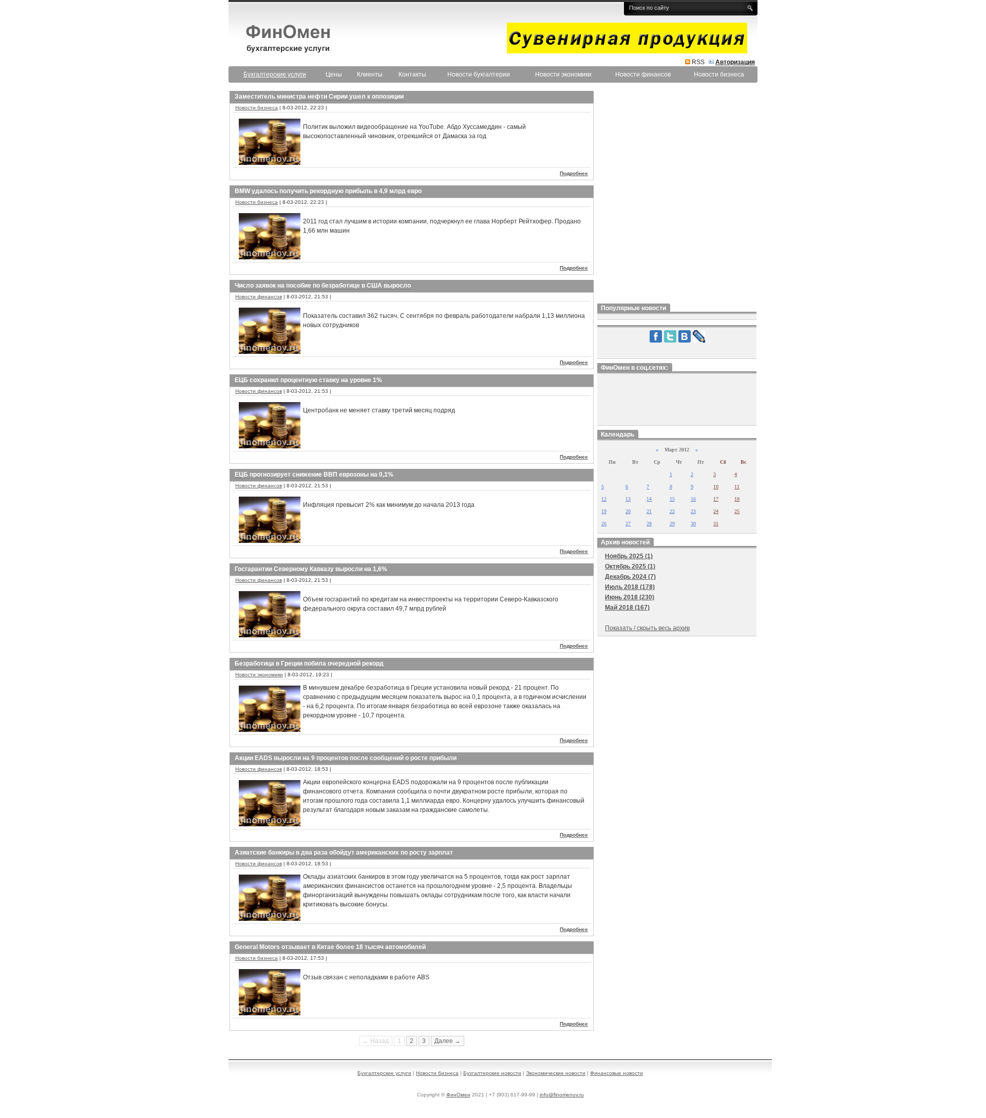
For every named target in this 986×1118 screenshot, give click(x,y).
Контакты (412, 74)
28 (649, 523)
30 (693, 523)
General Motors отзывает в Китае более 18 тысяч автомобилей (330, 947)
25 (737, 511)
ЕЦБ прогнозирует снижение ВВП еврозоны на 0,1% (314, 474)
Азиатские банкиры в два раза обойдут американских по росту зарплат (344, 852)
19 (603, 511)
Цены (334, 74)
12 (603, 499)
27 (628, 523)
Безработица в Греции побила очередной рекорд (309, 663)
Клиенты (370, 74)
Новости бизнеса (719, 74)
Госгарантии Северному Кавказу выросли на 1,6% (311, 569)
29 (672, 523)
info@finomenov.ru (562, 1094)
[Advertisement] (676, 194)
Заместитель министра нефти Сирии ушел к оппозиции (319, 96)
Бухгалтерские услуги (384, 1073)
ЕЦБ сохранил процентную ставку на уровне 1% (308, 380)
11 (737, 486)
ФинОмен (458, 1094)
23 (693, 511)
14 (649, 499)
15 (672, 499)
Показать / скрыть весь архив (647, 628)
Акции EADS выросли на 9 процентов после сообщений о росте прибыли (346, 758)
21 (649, 511)
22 (672, 511)
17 (715, 499)
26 (603, 523)
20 (628, 511)
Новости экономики (563, 74)
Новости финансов (643, 74)
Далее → (447, 1041)
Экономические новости (555, 1073)
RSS (698, 62)
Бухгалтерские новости (492, 1073)
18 (737, 499)
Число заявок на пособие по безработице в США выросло (323, 285)
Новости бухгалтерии (478, 74)
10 (715, 486)
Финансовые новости (616, 1073)
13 (628, 499)
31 (715, 523)
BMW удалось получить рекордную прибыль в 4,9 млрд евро (328, 191)
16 (693, 499)
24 (715, 511)
